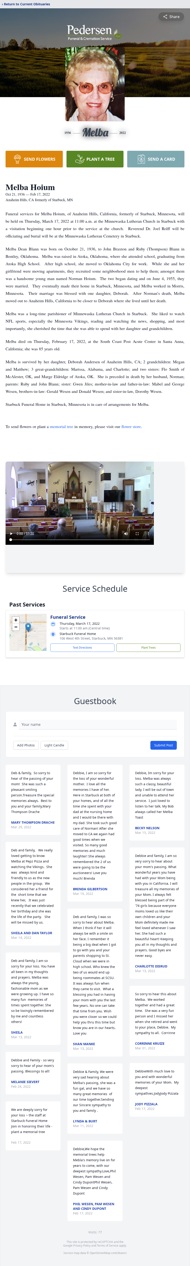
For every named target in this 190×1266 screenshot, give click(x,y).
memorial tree (61, 426)
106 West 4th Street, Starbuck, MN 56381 (91, 638)
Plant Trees (148, 648)
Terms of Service (107, 1246)
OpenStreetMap (100, 1253)
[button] (28, 627)
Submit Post (163, 745)
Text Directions (82, 648)
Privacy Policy (82, 1246)
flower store (131, 426)
